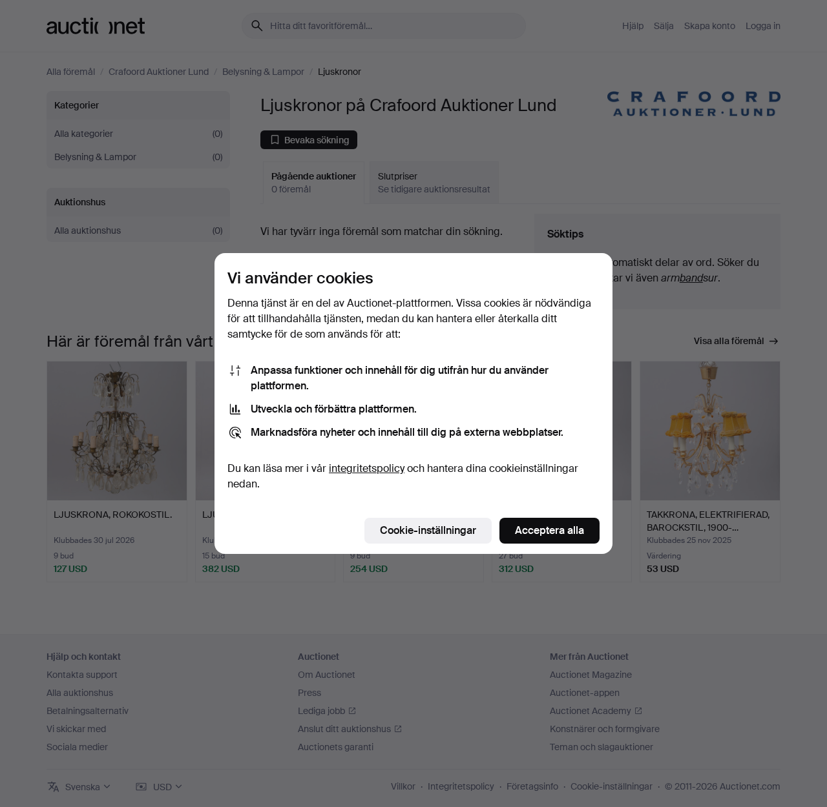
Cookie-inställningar (428, 530)
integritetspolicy (366, 468)
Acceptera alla (549, 530)
